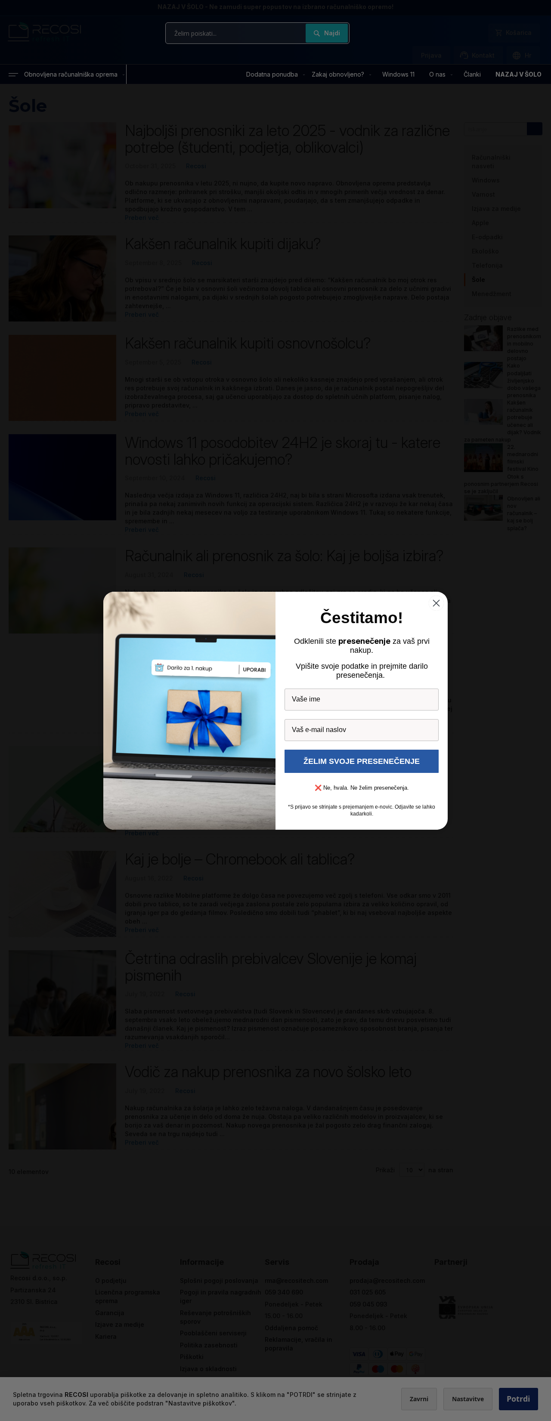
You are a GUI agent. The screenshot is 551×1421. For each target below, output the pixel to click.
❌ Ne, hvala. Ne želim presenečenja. (362, 788)
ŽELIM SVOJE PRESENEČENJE (361, 761)
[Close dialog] (436, 603)
